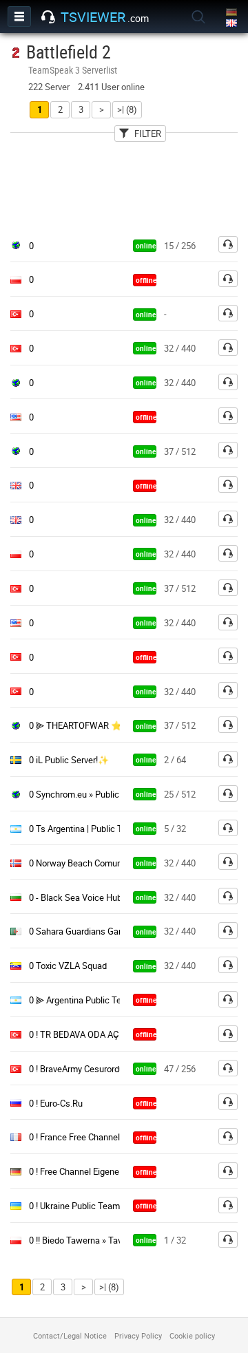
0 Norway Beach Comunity (80, 863)
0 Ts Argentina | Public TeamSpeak (96, 828)
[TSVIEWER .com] (48, 17)
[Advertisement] (124, 185)
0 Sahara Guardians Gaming (83, 931)
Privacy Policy (138, 1335)
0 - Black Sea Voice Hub (75, 897)
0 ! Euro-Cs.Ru (56, 1103)
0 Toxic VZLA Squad (68, 965)
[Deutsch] (232, 12)
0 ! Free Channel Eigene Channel (91, 1171)
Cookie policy (192, 1335)
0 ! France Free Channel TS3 (83, 1137)
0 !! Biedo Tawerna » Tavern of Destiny (102, 1240)
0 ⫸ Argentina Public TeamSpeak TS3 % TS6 (116, 1000)
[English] (232, 23)
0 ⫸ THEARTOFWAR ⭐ (75, 725)
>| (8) (127, 109)
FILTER (147, 133)
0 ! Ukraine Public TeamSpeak (87, 1206)
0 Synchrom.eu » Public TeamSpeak (98, 794)
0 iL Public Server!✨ (69, 760)
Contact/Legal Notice (70, 1335)
